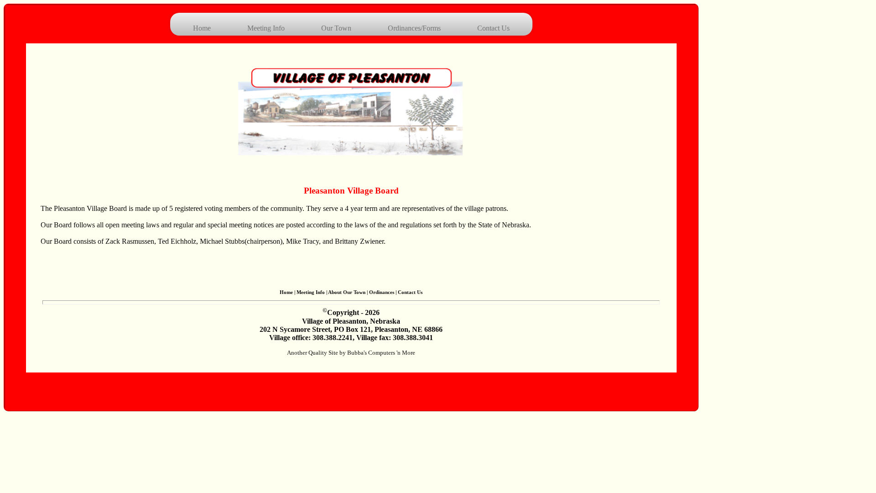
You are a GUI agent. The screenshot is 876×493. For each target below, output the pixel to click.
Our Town (336, 28)
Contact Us (493, 28)
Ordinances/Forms (414, 28)
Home (202, 28)
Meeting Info (266, 28)
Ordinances (381, 292)
